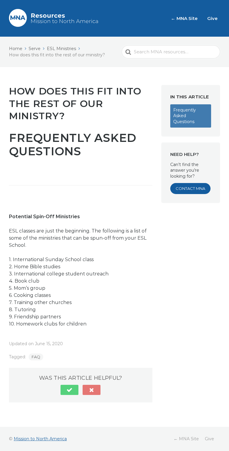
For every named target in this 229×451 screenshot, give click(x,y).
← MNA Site (184, 18)
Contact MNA (190, 188)
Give (212, 18)
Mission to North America (40, 438)
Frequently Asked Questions (184, 115)
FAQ (36, 356)
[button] (69, 390)
